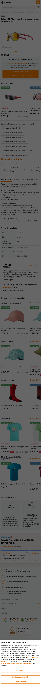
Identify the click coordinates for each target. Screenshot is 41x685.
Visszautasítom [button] (20, 682)
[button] (6, 661)
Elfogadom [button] (21, 671)
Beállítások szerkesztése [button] (20, 677)
